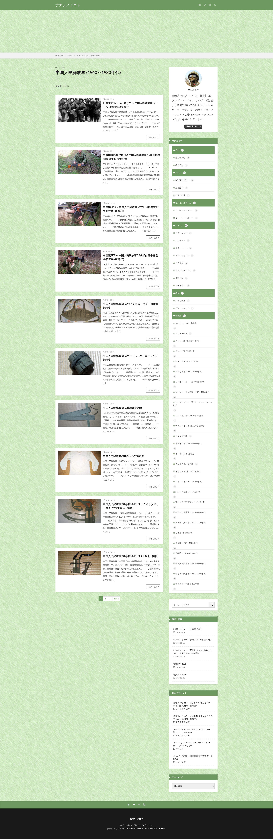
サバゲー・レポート (186, 210)
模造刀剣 (181, 165)
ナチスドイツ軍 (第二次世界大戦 (189, 425)
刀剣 (179, 150)
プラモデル (182, 300)
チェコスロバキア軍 (186, 464)
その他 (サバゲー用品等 (185, 323)
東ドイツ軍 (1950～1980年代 (188, 443)
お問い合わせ (136, 818)
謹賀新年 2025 (179, 674)
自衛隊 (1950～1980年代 (186, 543)
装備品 (70, 55)
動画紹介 (181, 187)
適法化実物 (182, 157)
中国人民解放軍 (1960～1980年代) (90, 55)
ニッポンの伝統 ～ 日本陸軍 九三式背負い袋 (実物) (192, 757)
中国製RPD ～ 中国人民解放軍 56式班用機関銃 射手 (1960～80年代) (131, 208)
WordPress (160, 828)
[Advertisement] (136, 31)
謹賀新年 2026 (179, 664)
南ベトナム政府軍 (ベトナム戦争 (189, 502)
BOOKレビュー (184, 180)
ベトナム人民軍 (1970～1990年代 (190, 512)
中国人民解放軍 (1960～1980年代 (190, 563)
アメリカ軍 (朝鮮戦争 (184, 351)
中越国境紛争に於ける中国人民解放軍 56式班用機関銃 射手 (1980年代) (131, 156)
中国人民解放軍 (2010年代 (187, 584)
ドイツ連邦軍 (183, 436)
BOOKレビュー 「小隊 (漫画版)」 (188, 629)
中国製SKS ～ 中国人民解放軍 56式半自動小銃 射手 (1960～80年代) (130, 257)
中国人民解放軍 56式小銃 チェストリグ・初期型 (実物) (130, 305)
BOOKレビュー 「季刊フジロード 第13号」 (192, 639)
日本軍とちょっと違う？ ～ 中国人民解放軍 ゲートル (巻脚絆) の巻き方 (130, 104)
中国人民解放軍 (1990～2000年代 (190, 573)
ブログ (180, 172)
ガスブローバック (185, 270)
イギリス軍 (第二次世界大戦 (187, 471)
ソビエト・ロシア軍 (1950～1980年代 (192, 392)
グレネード (182, 240)
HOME (60, 55)
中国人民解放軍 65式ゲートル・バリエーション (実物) (130, 357)
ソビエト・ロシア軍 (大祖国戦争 (189, 382)
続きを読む (153, 137)
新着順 (58, 86)
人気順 (66, 86)
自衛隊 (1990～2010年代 (186, 553)
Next (115, 599)
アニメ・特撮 (183, 333)
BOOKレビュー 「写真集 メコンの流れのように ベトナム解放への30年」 (192, 651)
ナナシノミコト (67, 5)
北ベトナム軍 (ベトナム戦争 (187, 492)
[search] (212, 605)
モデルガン (182, 285)
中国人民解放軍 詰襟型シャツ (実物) (123, 456)
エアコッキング (184, 255)
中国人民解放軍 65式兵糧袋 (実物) (122, 407)
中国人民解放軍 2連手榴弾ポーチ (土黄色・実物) (130, 556)
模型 (179, 293)
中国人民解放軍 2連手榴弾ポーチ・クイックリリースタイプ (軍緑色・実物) (131, 506)
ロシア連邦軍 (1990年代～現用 (189, 415)
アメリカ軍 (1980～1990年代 (188, 371)
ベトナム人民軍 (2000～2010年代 (190, 522)
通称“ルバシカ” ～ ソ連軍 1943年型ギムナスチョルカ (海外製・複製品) (192, 704)
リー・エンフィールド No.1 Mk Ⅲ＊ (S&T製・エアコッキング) (191, 730)
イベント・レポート (186, 218)
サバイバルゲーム (185, 203)
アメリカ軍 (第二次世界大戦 (187, 341)
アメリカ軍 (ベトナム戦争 (186, 361)
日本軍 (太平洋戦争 (183, 533)
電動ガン (181, 278)
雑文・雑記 (182, 195)
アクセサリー (183, 233)
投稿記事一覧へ (192, 126)
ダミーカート (183, 248)
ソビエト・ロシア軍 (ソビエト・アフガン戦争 (192, 403)
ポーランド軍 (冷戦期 (184, 453)
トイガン (181, 225)
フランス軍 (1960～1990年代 (188, 481)
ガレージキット (184, 308)
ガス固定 (181, 263)
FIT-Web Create (133, 828)
